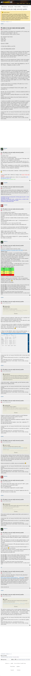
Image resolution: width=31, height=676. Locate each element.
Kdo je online (4, 655)
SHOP (21, 3)
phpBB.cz (18, 666)
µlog (29, 3)
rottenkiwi (5, 204)
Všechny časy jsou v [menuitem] (24, 659)
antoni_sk (5, 241)
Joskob (2, 23)
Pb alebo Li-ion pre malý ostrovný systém (14, 9)
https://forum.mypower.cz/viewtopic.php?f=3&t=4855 (12, 250)
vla (1, 567)
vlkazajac (5, 148)
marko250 (5, 182)
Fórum (18, 3)
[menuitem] (14, 7)
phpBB (12, 663)
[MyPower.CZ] (6, 2)
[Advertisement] (15, 134)
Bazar (24, 3)
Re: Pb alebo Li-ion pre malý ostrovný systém (12, 152)
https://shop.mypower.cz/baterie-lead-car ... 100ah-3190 (12, 577)
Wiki (27, 3)
